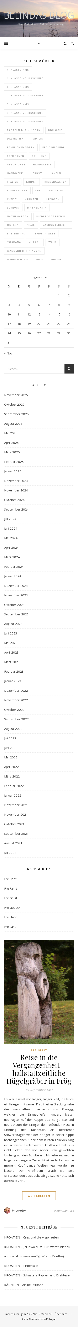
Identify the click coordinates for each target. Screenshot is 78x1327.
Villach (35, 242)
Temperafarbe (44, 233)
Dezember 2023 (16, 585)
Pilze (31, 224)
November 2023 (16, 595)
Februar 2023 (14, 671)
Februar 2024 (14, 566)
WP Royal (50, 1319)
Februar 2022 (14, 786)
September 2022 (16, 719)
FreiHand (10, 917)
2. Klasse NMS (18, 87)
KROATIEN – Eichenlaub (21, 1266)
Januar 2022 (12, 795)
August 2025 (13, 423)
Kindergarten (56, 181)
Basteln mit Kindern (24, 130)
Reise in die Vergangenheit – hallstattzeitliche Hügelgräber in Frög (39, 1069)
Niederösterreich (50, 216)
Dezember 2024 (16, 481)
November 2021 (16, 814)
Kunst (12, 199)
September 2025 (16, 414)
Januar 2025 (12, 471)
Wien (39, 259)
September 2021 (16, 833)
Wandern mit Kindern (24, 250)
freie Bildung (53, 147)
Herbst (36, 173)
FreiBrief (10, 879)
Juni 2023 (10, 633)
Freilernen (15, 156)
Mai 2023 (10, 643)
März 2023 (12, 662)
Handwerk (15, 173)
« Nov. (8, 353)
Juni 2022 (10, 748)
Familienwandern (21, 147)
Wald (52, 242)
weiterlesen (39, 1196)
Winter (56, 259)
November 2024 (16, 490)
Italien (13, 181)
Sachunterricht (56, 224)
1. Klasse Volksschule (25, 78)
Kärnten (31, 199)
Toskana (14, 242)
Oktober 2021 (14, 824)
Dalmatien (15, 138)
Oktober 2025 (14, 404)
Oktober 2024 (14, 500)
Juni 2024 (10, 528)
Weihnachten (17, 259)
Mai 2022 (10, 757)
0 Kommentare (64, 1210)
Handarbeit (42, 164)
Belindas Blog (39, 15)
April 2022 (11, 767)
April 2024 (11, 547)
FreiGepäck (12, 907)
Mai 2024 (10, 538)
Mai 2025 (10, 433)
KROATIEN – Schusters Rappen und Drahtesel (37, 1275)
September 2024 (16, 509)
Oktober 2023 (14, 605)
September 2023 (16, 614)
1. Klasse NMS (18, 69)
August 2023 (13, 624)
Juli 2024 (10, 519)
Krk (38, 190)
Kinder (31, 181)
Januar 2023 (12, 681)
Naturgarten (18, 216)
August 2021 (13, 843)
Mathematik (37, 207)
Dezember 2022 (16, 690)
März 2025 (12, 452)
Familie (37, 138)
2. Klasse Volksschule (25, 95)
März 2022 (12, 776)
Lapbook (53, 199)
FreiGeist (10, 898)
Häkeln (55, 173)
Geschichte (16, 164)
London (13, 207)
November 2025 (16, 395)
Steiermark (16, 233)
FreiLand (10, 926)
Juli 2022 (10, 738)
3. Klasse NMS (18, 104)
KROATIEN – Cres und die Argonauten (31, 1237)
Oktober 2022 (14, 709)
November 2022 (16, 700)
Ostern (13, 224)
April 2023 (11, 652)
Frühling (39, 156)
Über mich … (62, 1314)
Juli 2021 (10, 852)
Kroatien (56, 190)
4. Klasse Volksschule (25, 121)
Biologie (55, 130)
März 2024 (12, 557)
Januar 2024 (12, 576)
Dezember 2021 (16, 805)
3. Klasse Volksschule (25, 112)
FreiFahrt (10, 888)
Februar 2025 (14, 462)
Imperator (19, 1210)
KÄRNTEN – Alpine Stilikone (23, 1285)
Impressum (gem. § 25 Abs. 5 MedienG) (29, 1314)
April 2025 (11, 442)
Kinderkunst (17, 190)
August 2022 (13, 729)
